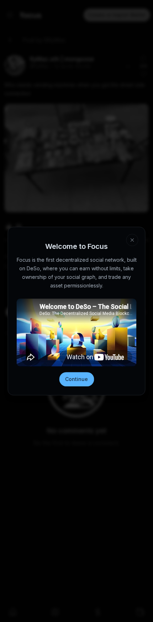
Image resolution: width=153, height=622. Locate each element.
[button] (132, 240)
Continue (76, 379)
